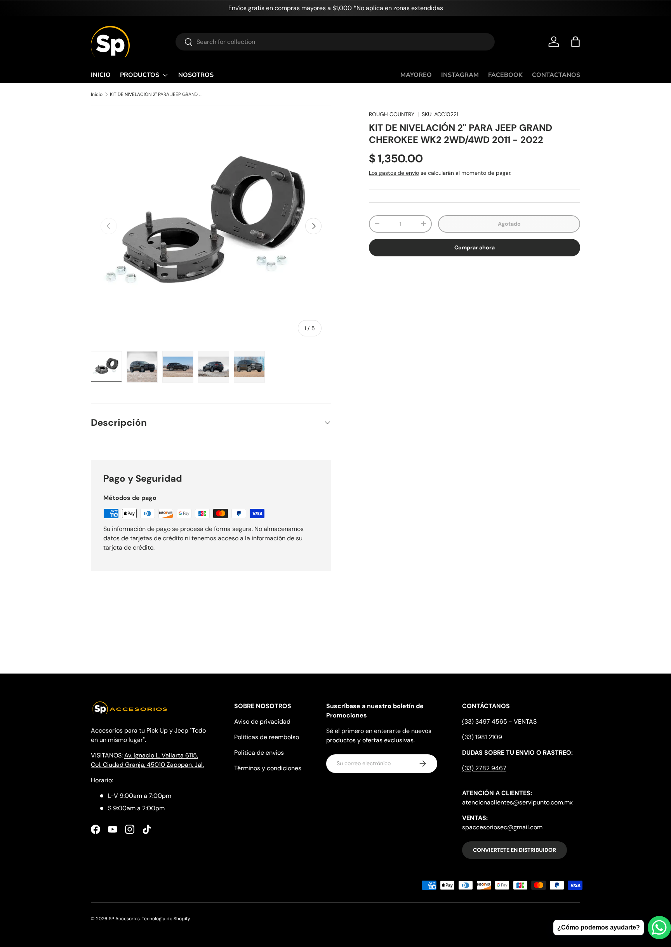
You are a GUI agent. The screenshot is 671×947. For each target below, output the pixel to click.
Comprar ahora (474, 247)
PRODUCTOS (139, 75)
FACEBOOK (505, 75)
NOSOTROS (196, 75)
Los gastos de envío (394, 172)
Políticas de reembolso (266, 737)
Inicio (97, 94)
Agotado (509, 223)
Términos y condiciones (267, 768)
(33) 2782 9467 (484, 768)
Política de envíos (259, 753)
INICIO (101, 75)
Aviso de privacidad (262, 721)
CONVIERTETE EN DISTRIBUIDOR (514, 849)
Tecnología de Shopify (166, 919)
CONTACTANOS (556, 75)
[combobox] (335, 41)
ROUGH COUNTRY (391, 114)
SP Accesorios (124, 919)
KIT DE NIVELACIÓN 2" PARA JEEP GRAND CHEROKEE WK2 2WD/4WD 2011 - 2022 (156, 94)
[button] (575, 41)
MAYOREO (416, 75)
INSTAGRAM (460, 75)
